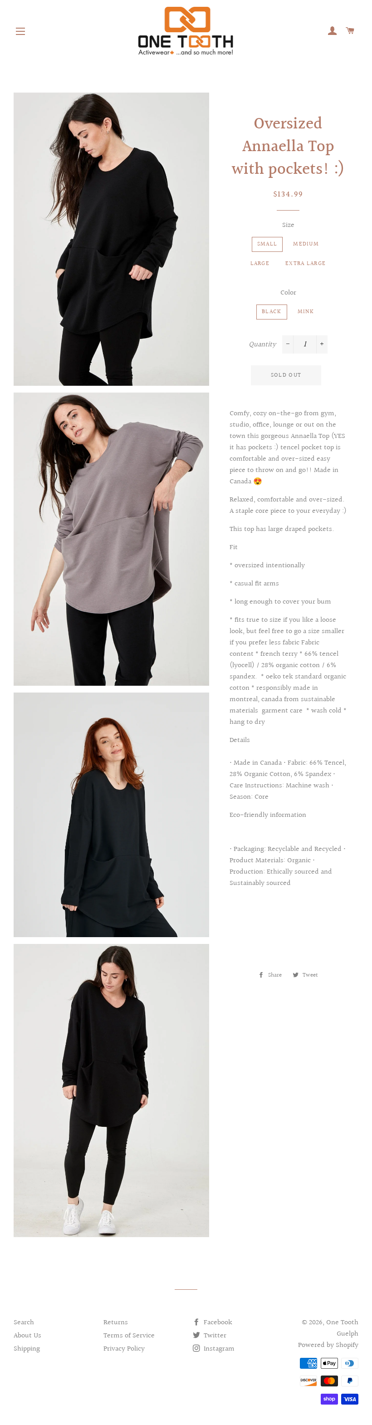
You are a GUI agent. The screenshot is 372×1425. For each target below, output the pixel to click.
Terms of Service (129, 1335)
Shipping (27, 1349)
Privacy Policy (124, 1349)
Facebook (217, 1322)
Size (288, 225)
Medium (306, 244)
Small (267, 244)
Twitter (214, 1335)
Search (24, 1322)
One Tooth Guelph (342, 1328)
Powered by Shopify (328, 1345)
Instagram (218, 1349)
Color (288, 293)
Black (272, 311)
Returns (115, 1322)
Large (260, 263)
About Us (27, 1335)
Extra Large (305, 263)
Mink (306, 311)
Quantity (262, 344)
